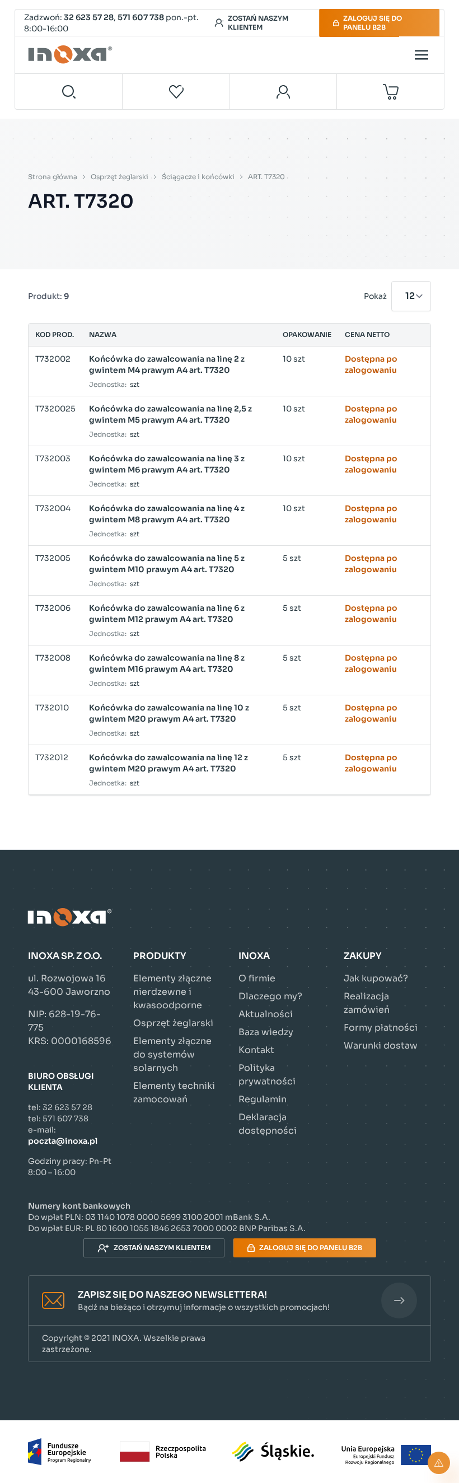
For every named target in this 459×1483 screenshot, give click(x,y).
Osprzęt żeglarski (119, 176)
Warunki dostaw (381, 1045)
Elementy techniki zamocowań (174, 1092)
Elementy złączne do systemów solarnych (172, 1054)
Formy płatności (381, 1027)
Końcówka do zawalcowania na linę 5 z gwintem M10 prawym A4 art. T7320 (167, 563)
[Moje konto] (283, 91)
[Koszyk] (390, 91)
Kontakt (256, 1050)
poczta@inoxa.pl (62, 1141)
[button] (229, 1301)
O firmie (256, 978)
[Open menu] (421, 54)
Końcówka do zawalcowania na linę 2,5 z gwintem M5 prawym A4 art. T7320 (170, 414)
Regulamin (262, 1099)
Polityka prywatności (267, 1074)
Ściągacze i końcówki (198, 176)
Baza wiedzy (265, 1032)
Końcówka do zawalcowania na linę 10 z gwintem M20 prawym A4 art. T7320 (169, 713)
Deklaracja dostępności (267, 1123)
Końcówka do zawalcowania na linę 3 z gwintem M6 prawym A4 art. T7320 (167, 464)
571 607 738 (141, 17)
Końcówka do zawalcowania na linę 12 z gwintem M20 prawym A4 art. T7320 (168, 763)
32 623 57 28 (89, 17)
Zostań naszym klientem (258, 22)
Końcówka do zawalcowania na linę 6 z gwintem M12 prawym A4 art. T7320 (167, 613)
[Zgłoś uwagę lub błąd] (439, 1463)
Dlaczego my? (270, 996)
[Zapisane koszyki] (176, 91)
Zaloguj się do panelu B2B (372, 22)
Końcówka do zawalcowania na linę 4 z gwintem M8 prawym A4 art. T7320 (167, 514)
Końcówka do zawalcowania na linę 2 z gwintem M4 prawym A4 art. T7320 (167, 364)
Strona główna (52, 176)
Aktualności (265, 1014)
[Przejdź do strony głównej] (71, 54)
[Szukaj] (69, 91)
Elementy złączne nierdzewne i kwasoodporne (172, 991)
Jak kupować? (376, 978)
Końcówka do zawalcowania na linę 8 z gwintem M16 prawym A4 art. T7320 (167, 663)
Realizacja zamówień (367, 1003)
